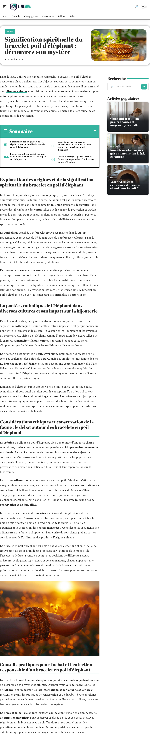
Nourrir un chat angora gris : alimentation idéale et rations (127, 153)
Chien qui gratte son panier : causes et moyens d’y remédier (125, 122)
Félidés (113, 178)
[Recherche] (136, 6)
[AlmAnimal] (21, 6)
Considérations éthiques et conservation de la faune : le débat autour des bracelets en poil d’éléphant (75, 146)
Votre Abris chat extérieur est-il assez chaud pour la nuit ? (125, 185)
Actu (10, 31)
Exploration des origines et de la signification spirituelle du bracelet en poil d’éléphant (28, 144)
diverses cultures (16, 91)
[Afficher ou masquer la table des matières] (64, 131)
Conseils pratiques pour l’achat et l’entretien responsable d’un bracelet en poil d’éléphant (76, 159)
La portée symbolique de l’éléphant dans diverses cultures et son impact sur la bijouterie (28, 156)
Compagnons (115, 146)
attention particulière (79, 680)
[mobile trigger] (5, 6)
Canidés (113, 115)
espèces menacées (48, 528)
